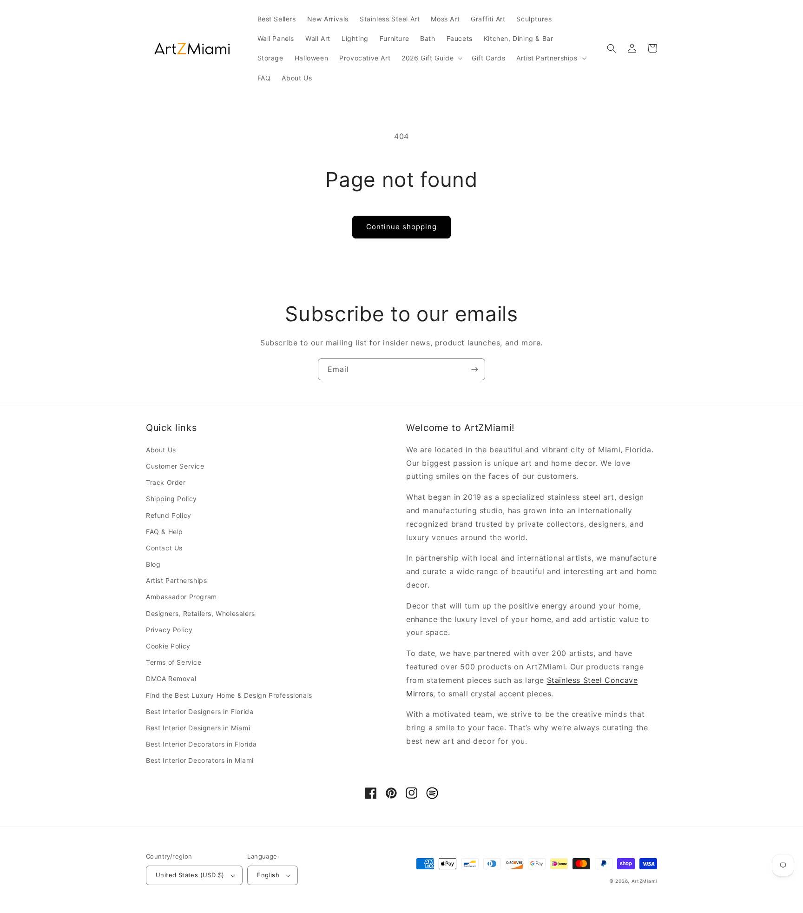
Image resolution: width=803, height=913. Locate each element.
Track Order (166, 482)
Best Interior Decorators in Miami (200, 760)
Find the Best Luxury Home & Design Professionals (229, 695)
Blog (153, 564)
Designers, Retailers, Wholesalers (200, 613)
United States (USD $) (190, 875)
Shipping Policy (171, 499)
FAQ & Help (164, 532)
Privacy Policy (169, 630)
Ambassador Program (181, 597)
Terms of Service (174, 662)
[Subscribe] (474, 369)
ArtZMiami (644, 881)
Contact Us (164, 548)
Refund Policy (168, 515)
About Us (161, 450)
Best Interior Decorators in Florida (201, 744)
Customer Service (175, 466)
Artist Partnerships (176, 580)
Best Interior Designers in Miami (198, 728)
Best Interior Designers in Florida (199, 711)
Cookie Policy (168, 646)
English (268, 875)
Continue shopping (401, 226)
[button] (431, 58)
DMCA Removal (171, 678)
